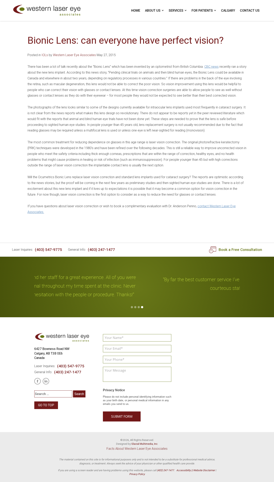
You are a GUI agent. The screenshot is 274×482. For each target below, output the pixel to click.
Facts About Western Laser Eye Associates (137, 449)
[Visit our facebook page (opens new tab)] (37, 381)
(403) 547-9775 (48, 250)
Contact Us (250, 10)
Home (135, 10)
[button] (132, 307)
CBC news (211, 67)
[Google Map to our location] (209, 363)
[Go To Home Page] (62, 337)
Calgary (228, 10)
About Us (152, 10)
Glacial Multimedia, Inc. (144, 443)
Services (176, 10)
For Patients (202, 10)
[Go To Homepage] (47, 10)
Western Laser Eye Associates (74, 55)
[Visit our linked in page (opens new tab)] (46, 381)
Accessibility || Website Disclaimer (195, 470)
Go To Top (46, 405)
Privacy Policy (137, 474)
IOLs (45, 55)
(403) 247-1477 (101, 250)
